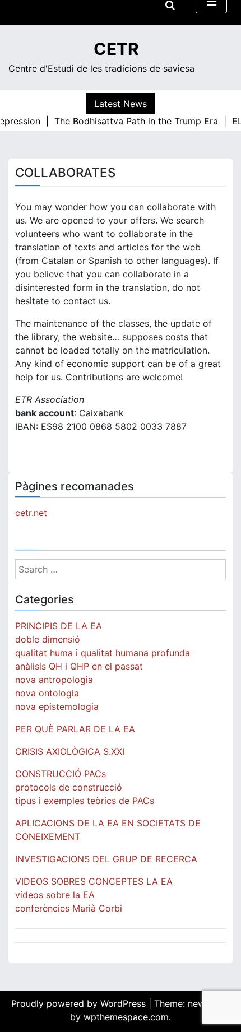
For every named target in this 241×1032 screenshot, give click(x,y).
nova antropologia (54, 679)
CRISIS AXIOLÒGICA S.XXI (69, 751)
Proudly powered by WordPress (80, 1003)
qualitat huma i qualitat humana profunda (102, 652)
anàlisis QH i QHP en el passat (79, 666)
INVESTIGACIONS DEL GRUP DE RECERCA (106, 858)
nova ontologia (47, 693)
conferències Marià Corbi (68, 908)
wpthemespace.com (126, 1016)
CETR (116, 49)
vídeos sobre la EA (55, 894)
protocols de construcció (68, 787)
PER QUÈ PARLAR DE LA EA (75, 729)
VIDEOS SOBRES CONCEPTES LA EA (94, 881)
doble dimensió (47, 639)
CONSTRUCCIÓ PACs (60, 773)
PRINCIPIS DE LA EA (58, 625)
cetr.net (31, 512)
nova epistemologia (57, 706)
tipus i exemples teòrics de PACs (84, 800)
